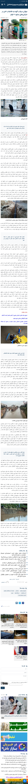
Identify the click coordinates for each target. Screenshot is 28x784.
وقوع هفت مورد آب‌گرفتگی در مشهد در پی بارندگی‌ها (13, 557)
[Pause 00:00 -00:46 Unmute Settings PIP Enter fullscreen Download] (14, 29)
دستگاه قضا (17, 593)
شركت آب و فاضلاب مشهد (9, 591)
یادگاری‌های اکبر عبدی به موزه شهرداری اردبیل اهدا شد (15, 760)
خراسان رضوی (12, 579)
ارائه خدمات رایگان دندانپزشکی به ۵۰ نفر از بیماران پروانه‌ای (15, 716)
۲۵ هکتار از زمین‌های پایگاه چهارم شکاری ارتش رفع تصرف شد (14, 758)
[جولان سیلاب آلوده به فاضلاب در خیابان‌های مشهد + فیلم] (14, 108)
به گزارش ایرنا (24, 58)
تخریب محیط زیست (22, 595)
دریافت (22, 40)
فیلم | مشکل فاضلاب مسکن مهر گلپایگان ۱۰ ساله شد (14, 563)
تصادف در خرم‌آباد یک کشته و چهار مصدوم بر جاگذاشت (15, 774)
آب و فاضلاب (23, 593)
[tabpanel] (14, 707)
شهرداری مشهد (23, 591)
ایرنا (15, 4)
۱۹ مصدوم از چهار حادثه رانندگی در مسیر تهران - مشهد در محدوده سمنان (13, 771)
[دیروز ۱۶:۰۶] (14, 705)
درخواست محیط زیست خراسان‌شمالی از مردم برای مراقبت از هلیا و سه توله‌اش (13, 764)
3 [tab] (3, 694)
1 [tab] (6, 694)
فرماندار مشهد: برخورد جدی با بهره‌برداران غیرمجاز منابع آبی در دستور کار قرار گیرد (13, 554)
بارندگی (17, 591)
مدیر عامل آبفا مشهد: (10, 640)
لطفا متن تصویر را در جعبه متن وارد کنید (19, 682)
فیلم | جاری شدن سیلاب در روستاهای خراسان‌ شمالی (14, 569)
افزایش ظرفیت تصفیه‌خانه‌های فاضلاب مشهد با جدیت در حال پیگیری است (13, 572)
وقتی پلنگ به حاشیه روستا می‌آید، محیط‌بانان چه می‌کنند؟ (15, 756)
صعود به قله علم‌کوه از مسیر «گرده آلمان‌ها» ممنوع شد (15, 762)
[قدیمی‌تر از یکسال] (20, 618)
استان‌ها (17, 579)
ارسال (3, 688)
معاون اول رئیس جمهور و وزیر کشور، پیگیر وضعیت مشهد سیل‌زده (13, 566)
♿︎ (25, 780)
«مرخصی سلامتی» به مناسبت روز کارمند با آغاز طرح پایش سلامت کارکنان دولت (13, 768)
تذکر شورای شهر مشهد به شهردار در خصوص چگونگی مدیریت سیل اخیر (13, 575)
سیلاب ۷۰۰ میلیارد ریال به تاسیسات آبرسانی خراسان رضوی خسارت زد (13, 560)
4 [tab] (1, 694)
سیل (12, 593)
